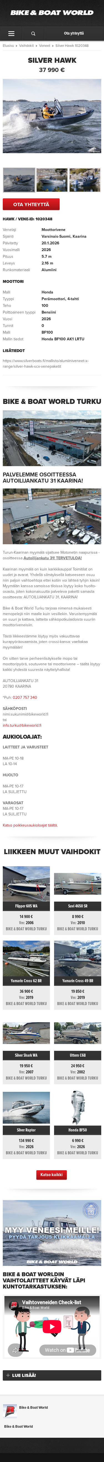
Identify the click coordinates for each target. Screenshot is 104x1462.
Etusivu (8, 46)
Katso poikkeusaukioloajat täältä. (30, 825)
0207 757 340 (25, 697)
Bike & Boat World (33, 1407)
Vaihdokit (26, 46)
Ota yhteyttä (74, 33)
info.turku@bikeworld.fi (22, 725)
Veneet (44, 46)
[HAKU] (33, 33)
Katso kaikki (51, 1175)
